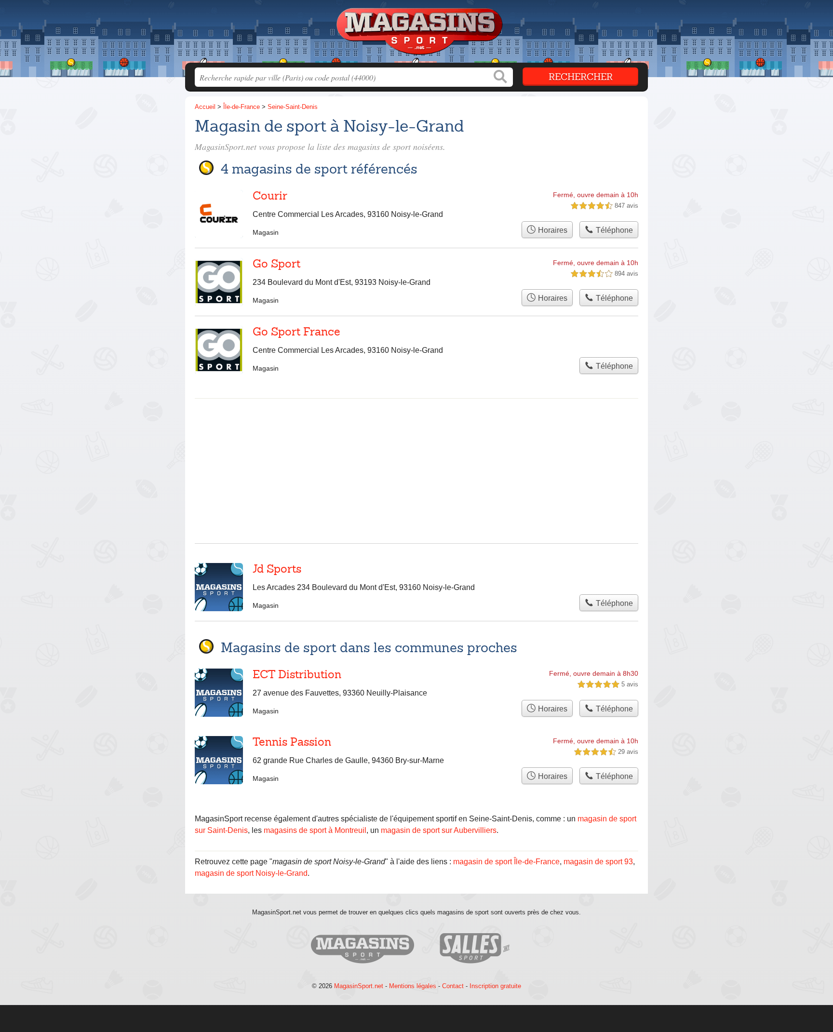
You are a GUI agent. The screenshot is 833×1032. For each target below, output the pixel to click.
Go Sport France (296, 331)
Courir (270, 195)
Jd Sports (277, 569)
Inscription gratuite (495, 986)
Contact (453, 986)
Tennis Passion (292, 742)
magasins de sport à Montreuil (315, 830)
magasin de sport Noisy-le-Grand (251, 873)
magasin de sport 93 (598, 862)
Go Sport (276, 263)
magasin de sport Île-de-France (506, 862)
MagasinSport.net (358, 986)
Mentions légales (412, 986)
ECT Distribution (297, 674)
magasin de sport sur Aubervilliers (439, 830)
